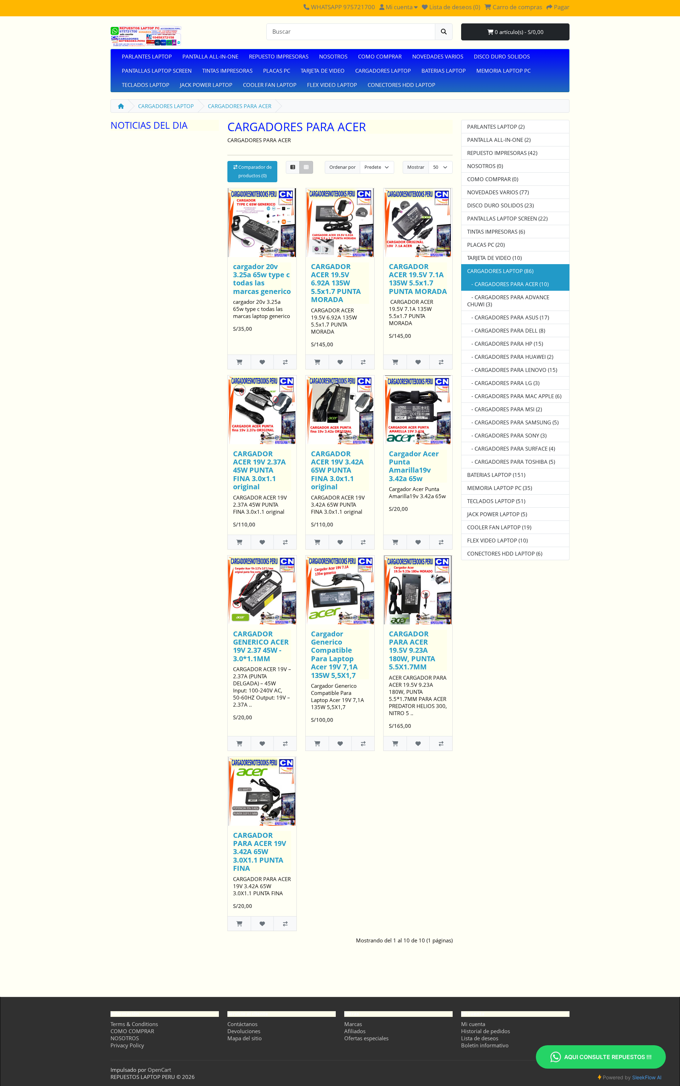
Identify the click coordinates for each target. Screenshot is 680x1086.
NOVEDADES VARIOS (437, 56)
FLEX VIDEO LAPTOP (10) (497, 540)
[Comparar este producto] (284, 362)
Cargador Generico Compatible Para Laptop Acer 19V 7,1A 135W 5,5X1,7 (334, 654)
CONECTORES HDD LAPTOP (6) (504, 553)
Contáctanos (242, 1023)
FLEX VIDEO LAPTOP (332, 84)
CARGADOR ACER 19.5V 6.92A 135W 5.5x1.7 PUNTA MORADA (336, 283)
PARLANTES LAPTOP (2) (496, 126)
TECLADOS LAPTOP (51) (496, 501)
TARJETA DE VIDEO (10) (494, 257)
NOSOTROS (333, 56)
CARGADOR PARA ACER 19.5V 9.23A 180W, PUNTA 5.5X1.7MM (412, 650)
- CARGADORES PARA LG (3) (503, 382)
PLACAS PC (276, 70)
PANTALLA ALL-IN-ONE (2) (499, 139)
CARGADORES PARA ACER (239, 106)
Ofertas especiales (366, 1038)
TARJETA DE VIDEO (323, 70)
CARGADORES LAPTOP (383, 70)
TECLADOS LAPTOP (145, 84)
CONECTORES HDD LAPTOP (401, 84)
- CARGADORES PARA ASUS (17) (508, 317)
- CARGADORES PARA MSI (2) (504, 409)
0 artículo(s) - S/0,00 (518, 31)
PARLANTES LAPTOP (147, 56)
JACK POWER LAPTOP (206, 84)
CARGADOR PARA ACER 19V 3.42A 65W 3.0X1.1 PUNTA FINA (259, 851)
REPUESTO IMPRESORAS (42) (502, 152)
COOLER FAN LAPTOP (269, 84)
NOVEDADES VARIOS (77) (498, 192)
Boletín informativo (485, 1045)
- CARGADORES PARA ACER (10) (508, 284)
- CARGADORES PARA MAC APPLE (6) (514, 396)
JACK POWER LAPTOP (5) (497, 514)
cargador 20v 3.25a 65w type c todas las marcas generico (262, 279)
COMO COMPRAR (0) (492, 179)
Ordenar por (342, 167)
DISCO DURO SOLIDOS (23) (500, 205)
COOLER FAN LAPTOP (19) (499, 527)
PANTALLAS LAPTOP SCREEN (157, 70)
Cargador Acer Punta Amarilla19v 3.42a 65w (414, 466)
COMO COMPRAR (380, 56)
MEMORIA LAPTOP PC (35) (499, 487)
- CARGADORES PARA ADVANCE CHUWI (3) (508, 301)
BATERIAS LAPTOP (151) (496, 474)
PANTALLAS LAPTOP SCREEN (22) (507, 218)
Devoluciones (243, 1031)
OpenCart (159, 1069)
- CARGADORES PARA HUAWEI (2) (510, 356)
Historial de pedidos (485, 1031)
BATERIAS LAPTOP (443, 70)
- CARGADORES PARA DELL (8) (506, 330)
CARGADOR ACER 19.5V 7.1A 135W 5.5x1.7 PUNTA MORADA (418, 279)
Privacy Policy (127, 1045)
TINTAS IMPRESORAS (227, 70)
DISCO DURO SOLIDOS (502, 56)
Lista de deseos (479, 1038)
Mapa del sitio (244, 1038)
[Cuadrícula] (306, 167)
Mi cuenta (473, 1023)
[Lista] (293, 167)
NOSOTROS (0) (485, 165)
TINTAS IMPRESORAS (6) (496, 231)
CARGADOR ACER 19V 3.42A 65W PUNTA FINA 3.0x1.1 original (337, 470)
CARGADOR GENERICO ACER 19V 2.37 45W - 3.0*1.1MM (261, 646)
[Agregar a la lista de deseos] (262, 362)
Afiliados (355, 1031)
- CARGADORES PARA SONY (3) (506, 435)
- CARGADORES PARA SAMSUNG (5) (513, 422)
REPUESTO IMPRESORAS (278, 56)
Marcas (353, 1023)
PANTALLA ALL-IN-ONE (210, 56)
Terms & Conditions (134, 1023)
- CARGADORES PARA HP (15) (505, 343)
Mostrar (415, 167)
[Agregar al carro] (239, 362)
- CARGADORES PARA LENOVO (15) (512, 369)
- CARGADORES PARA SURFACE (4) (511, 448)
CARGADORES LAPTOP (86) (500, 270)
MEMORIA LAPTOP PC (503, 70)
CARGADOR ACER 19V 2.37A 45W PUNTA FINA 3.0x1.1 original (259, 470)
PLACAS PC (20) (486, 244)
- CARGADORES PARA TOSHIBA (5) (511, 461)
